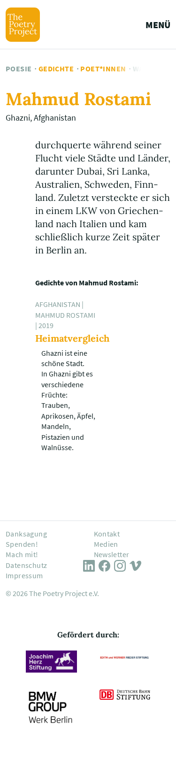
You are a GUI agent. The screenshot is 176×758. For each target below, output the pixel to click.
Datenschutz (26, 565)
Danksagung (26, 533)
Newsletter (112, 554)
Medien (106, 544)
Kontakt (107, 533)
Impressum (24, 575)
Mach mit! (22, 554)
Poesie (18, 68)
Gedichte (56, 68)
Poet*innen (103, 68)
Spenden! (22, 544)
